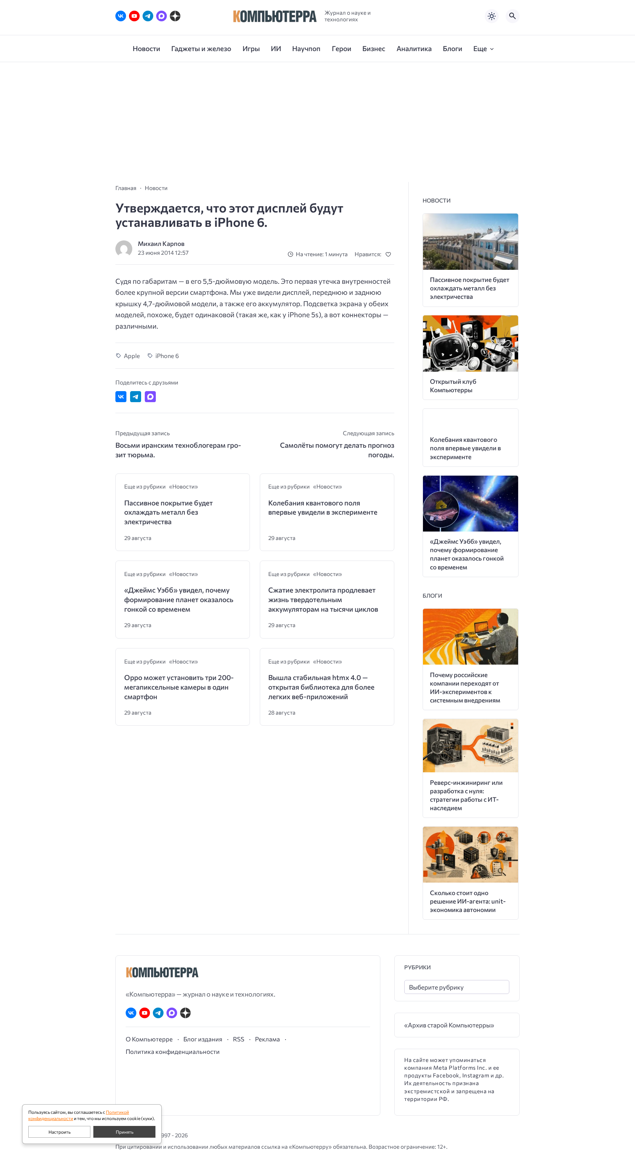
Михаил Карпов (161, 243)
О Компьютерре (149, 1038)
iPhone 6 (167, 355)
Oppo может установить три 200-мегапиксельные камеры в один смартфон (179, 686)
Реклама (267, 1038)
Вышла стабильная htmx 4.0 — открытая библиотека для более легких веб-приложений (321, 686)
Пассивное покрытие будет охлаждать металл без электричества (168, 512)
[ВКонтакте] (120, 16)
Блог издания (202, 1038)
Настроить (60, 1131)
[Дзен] (175, 16)
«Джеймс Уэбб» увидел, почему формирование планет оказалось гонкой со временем (178, 599)
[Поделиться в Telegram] (135, 396)
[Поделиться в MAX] (150, 396)
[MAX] (161, 16)
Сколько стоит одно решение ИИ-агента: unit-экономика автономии (468, 901)
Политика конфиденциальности (173, 1051)
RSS (238, 1038)
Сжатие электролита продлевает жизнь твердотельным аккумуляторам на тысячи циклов (323, 599)
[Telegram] (148, 16)
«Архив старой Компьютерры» (449, 1025)
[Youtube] (134, 16)
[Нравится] (389, 254)
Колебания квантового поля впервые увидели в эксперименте (322, 507)
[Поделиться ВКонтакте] (120, 396)
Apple (132, 355)
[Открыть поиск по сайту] (513, 16)
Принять (124, 1131)
